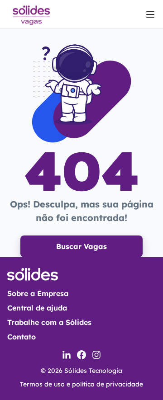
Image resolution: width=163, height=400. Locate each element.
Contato (21, 336)
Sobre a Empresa (37, 293)
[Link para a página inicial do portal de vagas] (31, 14)
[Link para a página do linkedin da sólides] (66, 355)
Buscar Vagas (81, 246)
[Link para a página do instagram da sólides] (96, 355)
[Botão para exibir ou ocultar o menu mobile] (150, 14)
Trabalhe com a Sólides (49, 322)
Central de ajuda (37, 307)
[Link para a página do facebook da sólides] (81, 354)
